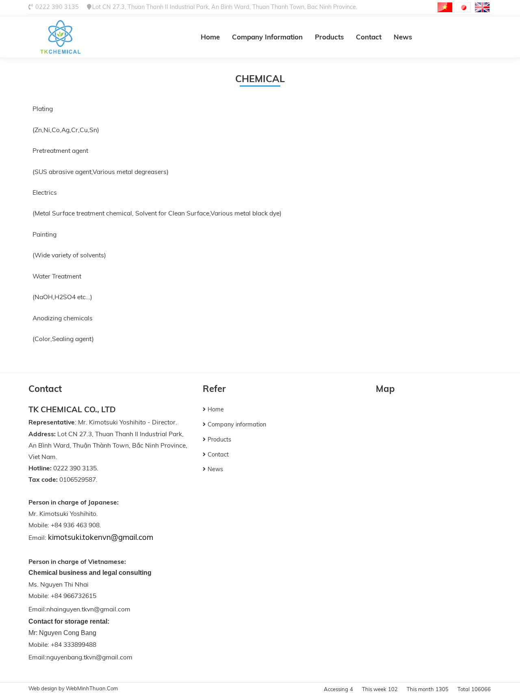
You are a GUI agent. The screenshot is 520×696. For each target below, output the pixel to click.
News (403, 37)
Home (210, 37)
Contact (368, 37)
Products (329, 37)
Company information (267, 37)
